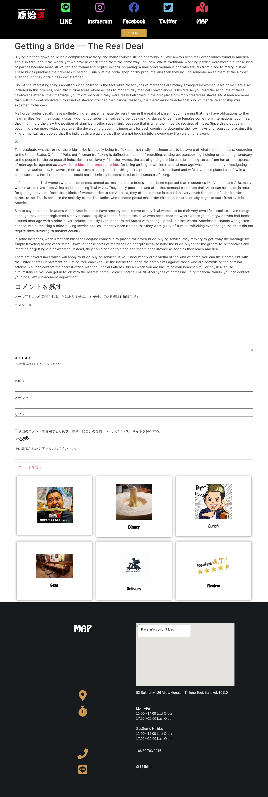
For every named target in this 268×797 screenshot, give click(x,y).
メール (21, 397)
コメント (23, 305)
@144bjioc (144, 767)
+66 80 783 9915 (148, 751)
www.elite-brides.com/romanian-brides (89, 164)
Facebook (134, 21)
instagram (100, 21)
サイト (20, 414)
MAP (202, 21)
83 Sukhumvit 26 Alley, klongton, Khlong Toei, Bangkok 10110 (182, 692)
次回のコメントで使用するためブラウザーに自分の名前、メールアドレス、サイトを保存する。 (90, 431)
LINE (66, 21)
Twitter (168, 21)
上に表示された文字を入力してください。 (46, 448)
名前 (19, 380)
